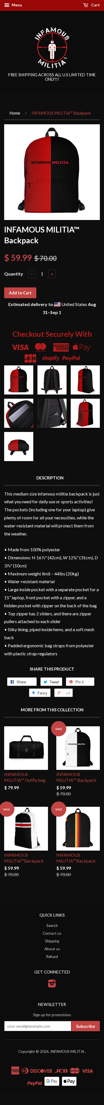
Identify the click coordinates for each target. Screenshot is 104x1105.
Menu (16, 4)
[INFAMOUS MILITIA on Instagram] (52, 985)
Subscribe (85, 1026)
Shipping (52, 941)
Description (50, 477)
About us (52, 949)
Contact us (52, 933)
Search (52, 925)
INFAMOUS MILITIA (67, 1051)
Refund (52, 956)
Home (14, 112)
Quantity (13, 273)
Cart (95, 4)
